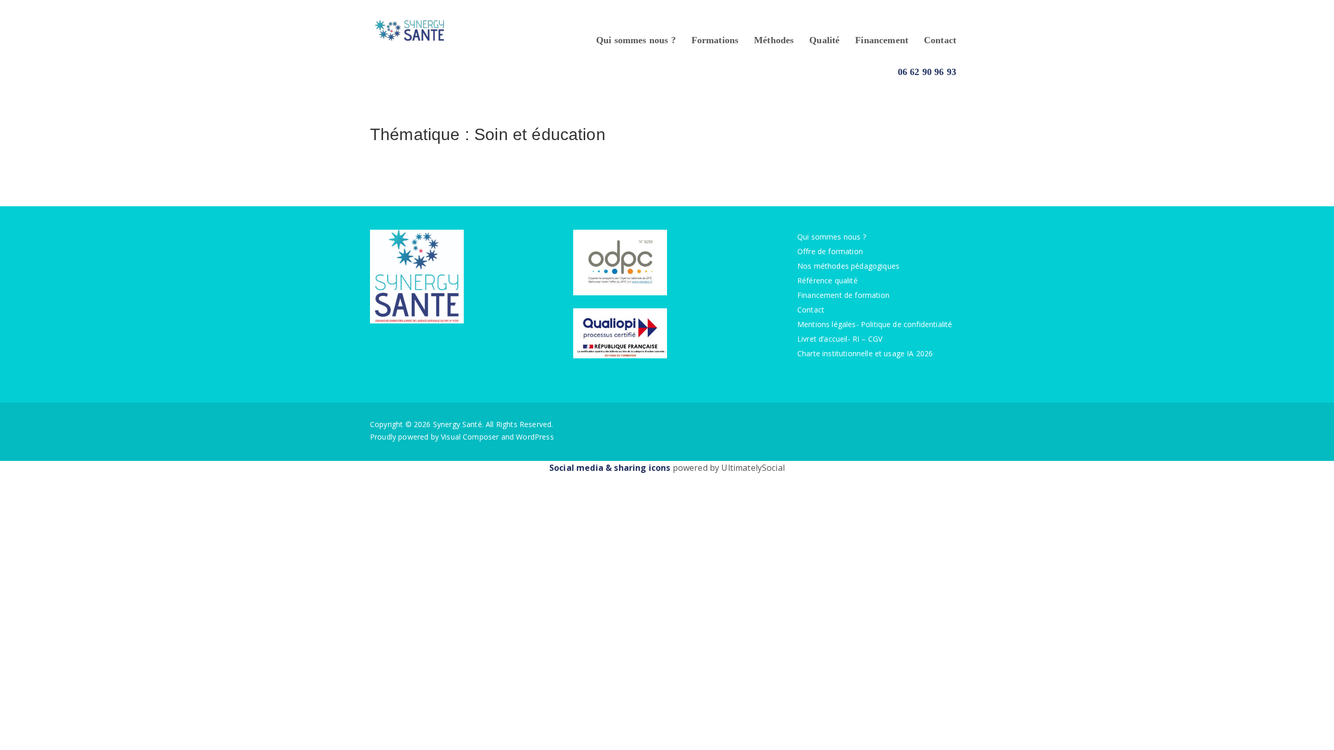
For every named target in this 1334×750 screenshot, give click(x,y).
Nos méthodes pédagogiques (848, 266)
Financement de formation (843, 295)
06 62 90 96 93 (927, 72)
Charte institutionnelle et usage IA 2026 (865, 353)
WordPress (534, 437)
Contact (940, 40)
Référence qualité (827, 280)
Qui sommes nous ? (636, 40)
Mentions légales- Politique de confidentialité (874, 324)
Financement (881, 40)
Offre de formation (830, 251)
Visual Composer (470, 437)
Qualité (824, 40)
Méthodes (774, 40)
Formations (715, 40)
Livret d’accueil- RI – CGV (839, 339)
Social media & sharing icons (611, 467)
